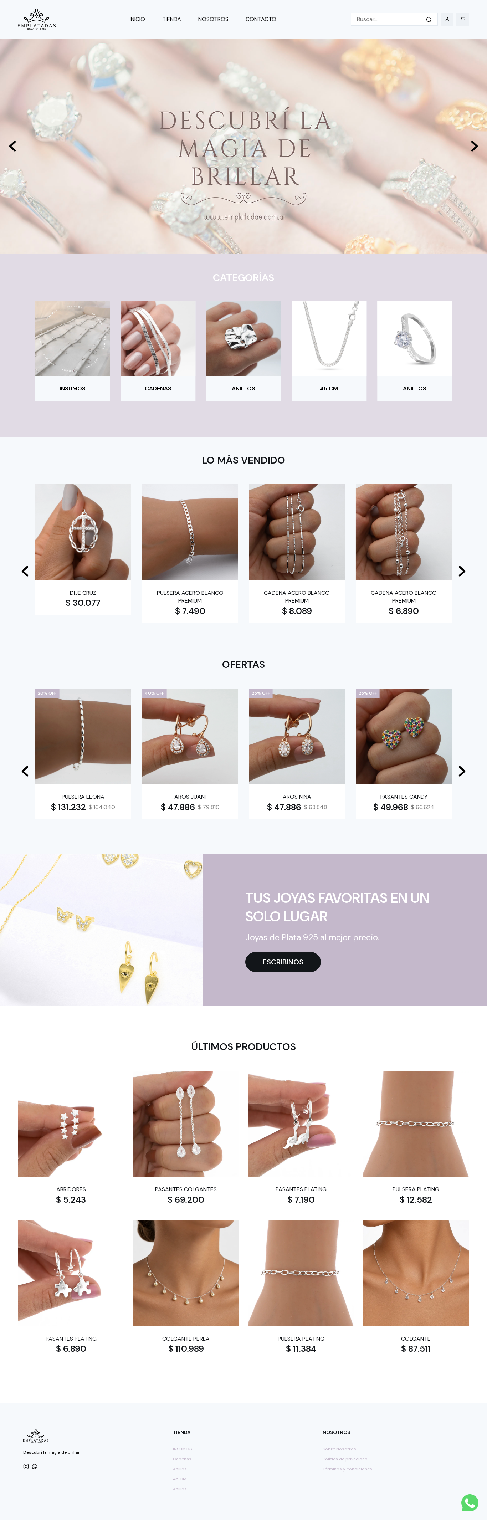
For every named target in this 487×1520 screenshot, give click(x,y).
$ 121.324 (390, 807)
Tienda (171, 19)
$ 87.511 (416, 1348)
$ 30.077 (83, 602)
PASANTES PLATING (301, 1189)
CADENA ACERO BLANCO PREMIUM (297, 596)
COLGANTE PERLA (186, 1338)
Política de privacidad (345, 1459)
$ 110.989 (186, 1348)
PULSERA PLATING (416, 1189)
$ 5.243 (71, 1199)
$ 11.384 (301, 1348)
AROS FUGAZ (190, 796)
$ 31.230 (70, 807)
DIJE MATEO (404, 796)
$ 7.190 (301, 1199)
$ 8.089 (297, 610)
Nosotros (213, 19)
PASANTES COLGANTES (186, 1189)
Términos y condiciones (347, 1469)
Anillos (180, 1469)
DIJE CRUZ (83, 593)
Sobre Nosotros (339, 1449)
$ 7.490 (190, 610)
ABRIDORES (71, 1189)
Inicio (137, 19)
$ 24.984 (284, 807)
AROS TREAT (83, 796)
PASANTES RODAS (297, 796)
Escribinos (283, 962)
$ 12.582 (416, 1199)
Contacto (261, 19)
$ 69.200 (186, 1199)
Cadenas (182, 1459)
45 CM (179, 1479)
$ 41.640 (176, 807)
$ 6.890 (404, 610)
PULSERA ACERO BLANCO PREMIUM (190, 596)
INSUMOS (182, 1449)
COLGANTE (416, 1338)
